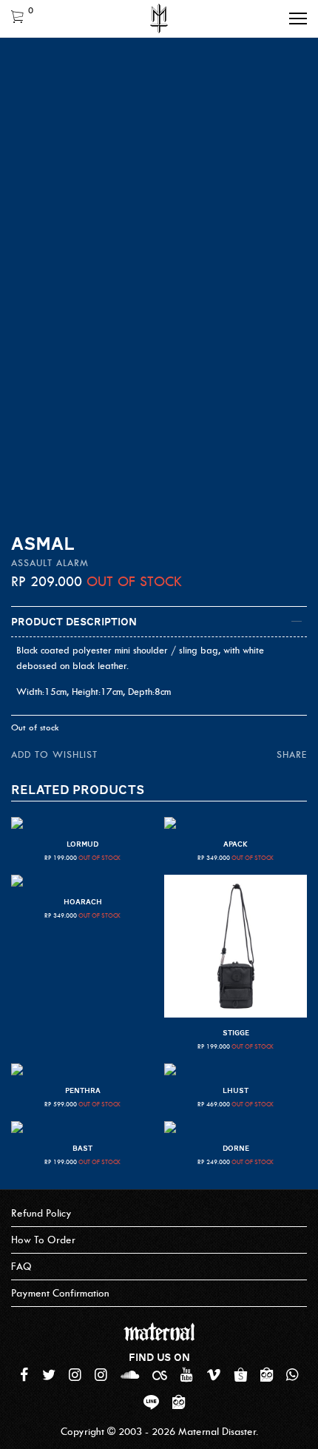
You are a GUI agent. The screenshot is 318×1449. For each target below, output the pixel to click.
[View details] (82, 823)
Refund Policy (41, 1213)
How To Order (43, 1240)
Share (292, 754)
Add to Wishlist (54, 754)
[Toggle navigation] (298, 18)
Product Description (74, 622)
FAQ (21, 1266)
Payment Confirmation (60, 1293)
